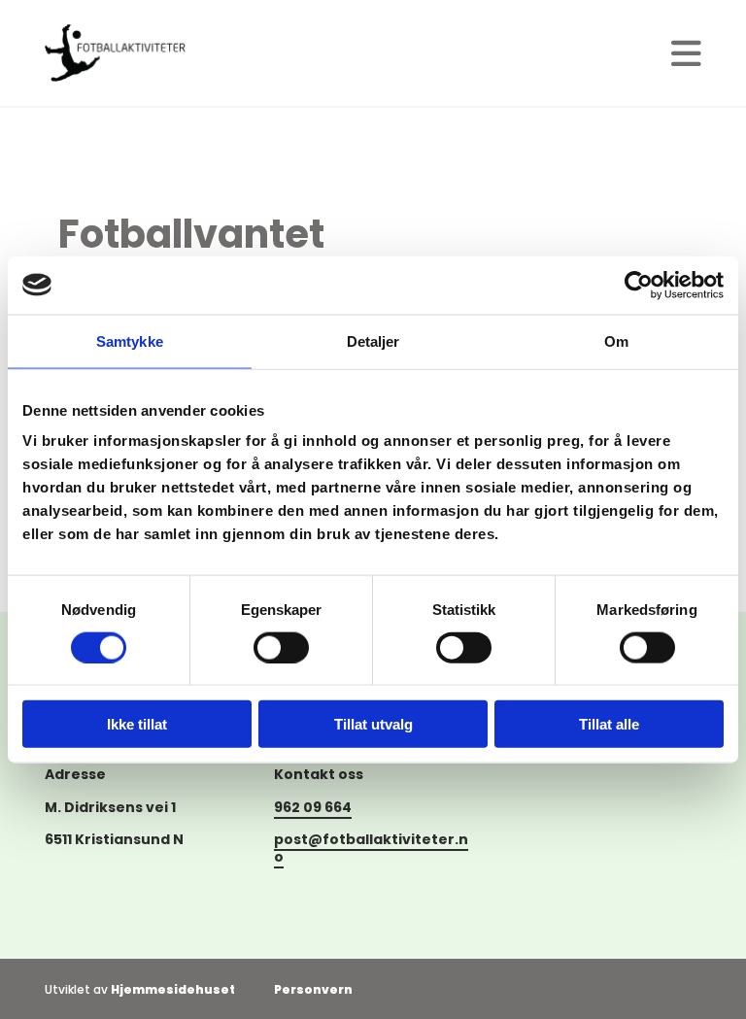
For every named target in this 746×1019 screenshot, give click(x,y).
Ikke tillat (137, 724)
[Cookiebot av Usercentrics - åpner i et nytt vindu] (639, 284)
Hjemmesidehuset (173, 989)
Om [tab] (616, 340)
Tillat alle (609, 724)
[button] (686, 53)
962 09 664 (313, 807)
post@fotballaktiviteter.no (371, 848)
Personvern (313, 989)
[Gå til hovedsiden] (115, 53)
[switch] (281, 646)
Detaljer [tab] (373, 340)
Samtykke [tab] (129, 340)
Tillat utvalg (373, 724)
